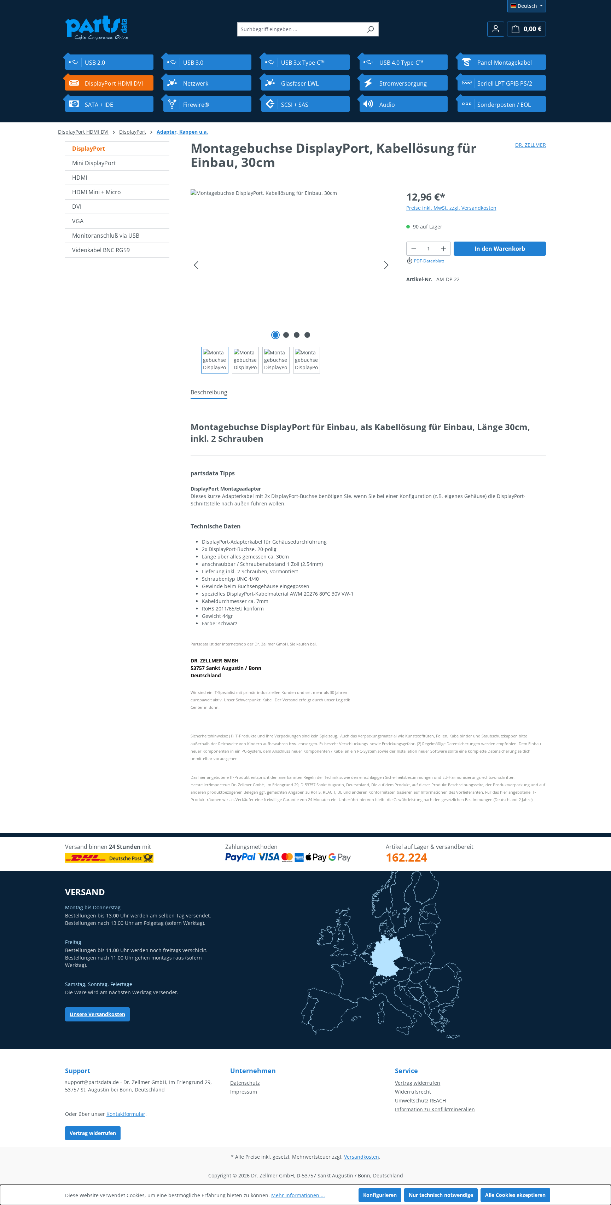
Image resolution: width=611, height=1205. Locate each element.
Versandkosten (361, 1156)
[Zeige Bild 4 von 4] (307, 335)
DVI (76, 206)
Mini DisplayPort (94, 163)
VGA (77, 221)
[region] (291, 281)
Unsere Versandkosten (97, 1014)
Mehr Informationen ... (298, 1195)
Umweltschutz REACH (420, 1100)
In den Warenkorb (500, 249)
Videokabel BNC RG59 (101, 250)
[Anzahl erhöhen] (443, 249)
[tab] (209, 392)
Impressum (243, 1091)
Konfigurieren (380, 1195)
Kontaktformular (125, 1114)
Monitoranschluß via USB (105, 235)
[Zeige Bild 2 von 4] (286, 335)
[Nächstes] (386, 265)
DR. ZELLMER (530, 144)
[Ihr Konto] (495, 29)
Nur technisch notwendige (441, 1195)
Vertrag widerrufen (93, 1133)
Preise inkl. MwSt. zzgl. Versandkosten (451, 207)
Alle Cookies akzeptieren (515, 1195)
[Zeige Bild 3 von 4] (296, 335)
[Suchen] (370, 29)
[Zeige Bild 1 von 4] (275, 335)
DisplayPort (88, 148)
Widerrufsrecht (413, 1091)
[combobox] (299, 29)
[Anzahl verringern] (413, 249)
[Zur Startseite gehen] (96, 27)
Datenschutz (245, 1082)
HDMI (79, 177)
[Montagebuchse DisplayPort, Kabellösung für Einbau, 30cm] (291, 265)
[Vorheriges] (196, 265)
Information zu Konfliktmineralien (435, 1109)
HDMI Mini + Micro (96, 192)
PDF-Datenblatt (428, 261)
